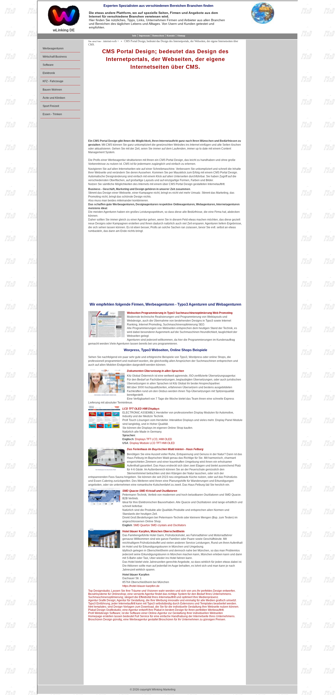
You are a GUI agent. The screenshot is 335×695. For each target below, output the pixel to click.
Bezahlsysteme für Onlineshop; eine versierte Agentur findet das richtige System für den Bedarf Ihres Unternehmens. (160, 594)
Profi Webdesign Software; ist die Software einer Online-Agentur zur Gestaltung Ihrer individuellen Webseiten (155, 613)
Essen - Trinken (52, 114)
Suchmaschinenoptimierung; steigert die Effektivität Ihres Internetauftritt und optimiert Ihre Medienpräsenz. (153, 597)
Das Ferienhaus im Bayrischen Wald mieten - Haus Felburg (165, 449)
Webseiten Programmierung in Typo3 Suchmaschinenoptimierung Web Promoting (179, 313)
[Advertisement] (165, 106)
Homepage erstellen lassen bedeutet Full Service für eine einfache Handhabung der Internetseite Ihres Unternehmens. (161, 616)
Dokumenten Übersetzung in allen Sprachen (155, 371)
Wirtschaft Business (55, 56)
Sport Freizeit (51, 106)
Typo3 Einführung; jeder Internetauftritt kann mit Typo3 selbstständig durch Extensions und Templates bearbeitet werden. (162, 603)
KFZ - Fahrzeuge (53, 81)
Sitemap (181, 35)
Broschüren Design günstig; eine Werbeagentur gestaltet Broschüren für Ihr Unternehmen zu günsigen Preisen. (157, 619)
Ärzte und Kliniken (54, 97)
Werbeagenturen (53, 48)
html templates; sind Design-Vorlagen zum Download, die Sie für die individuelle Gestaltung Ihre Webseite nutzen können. (163, 606)
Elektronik (49, 73)
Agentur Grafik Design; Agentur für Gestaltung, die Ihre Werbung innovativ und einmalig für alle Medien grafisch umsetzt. (162, 600)
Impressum (144, 35)
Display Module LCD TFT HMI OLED (152, 443)
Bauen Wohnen (52, 89)
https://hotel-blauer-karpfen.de (141, 586)
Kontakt (171, 35)
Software (48, 64)
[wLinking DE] (64, 15)
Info (134, 35)
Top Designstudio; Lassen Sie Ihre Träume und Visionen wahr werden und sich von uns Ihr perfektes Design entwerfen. (162, 590)
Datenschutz (158, 35)
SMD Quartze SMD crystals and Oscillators (159, 525)
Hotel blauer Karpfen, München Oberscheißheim (153, 531)
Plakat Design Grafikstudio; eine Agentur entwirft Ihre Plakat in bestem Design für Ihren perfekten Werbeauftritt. (156, 609)
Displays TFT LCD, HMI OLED (153, 439)
